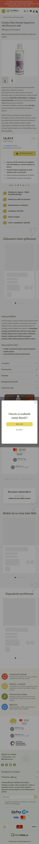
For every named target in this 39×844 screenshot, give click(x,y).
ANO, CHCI (19, 424)
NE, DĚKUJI (19, 430)
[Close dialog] (35, 402)
